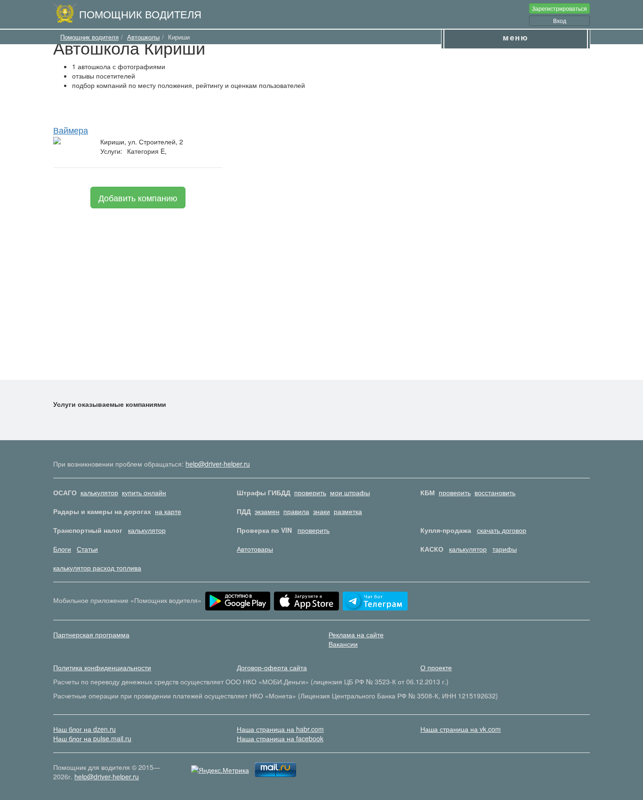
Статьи (87, 549)
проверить (310, 492)
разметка (348, 511)
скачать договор (501, 530)
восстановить (494, 492)
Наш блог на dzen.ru (84, 729)
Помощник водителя (140, 13)
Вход (559, 20)
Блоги (62, 549)
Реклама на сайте (356, 634)
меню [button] (516, 37)
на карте (168, 511)
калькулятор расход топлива (97, 567)
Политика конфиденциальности (102, 667)
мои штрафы (350, 492)
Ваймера (70, 130)
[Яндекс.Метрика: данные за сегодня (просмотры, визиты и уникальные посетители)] (220, 770)
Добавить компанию (137, 197)
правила (296, 511)
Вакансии (343, 644)
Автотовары (255, 549)
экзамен (267, 511)
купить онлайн (144, 492)
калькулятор (99, 492)
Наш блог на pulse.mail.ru (92, 738)
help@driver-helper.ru (217, 463)
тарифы (504, 549)
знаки (321, 511)
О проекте (436, 667)
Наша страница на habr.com (280, 729)
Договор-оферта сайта (272, 667)
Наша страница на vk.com (460, 729)
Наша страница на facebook (280, 738)
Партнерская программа (91, 634)
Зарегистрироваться (559, 8)
